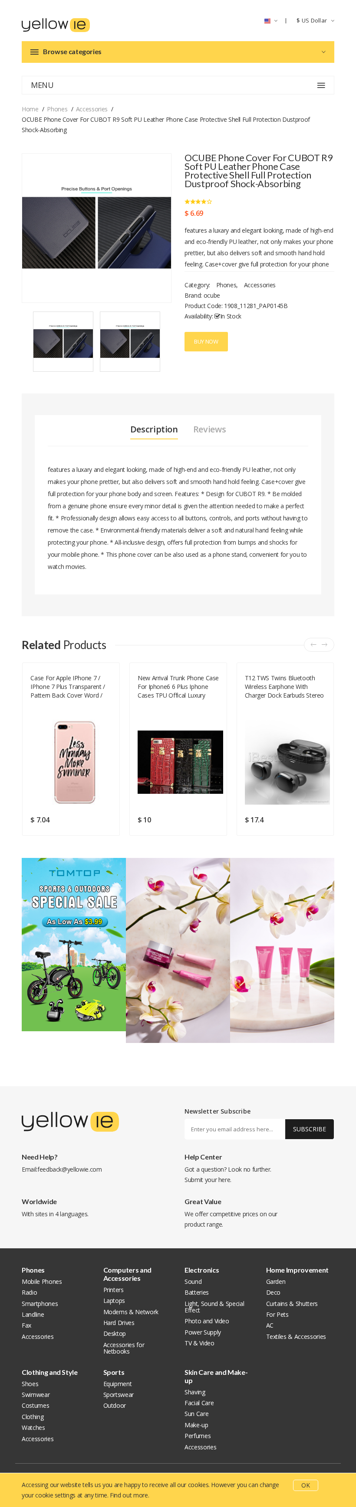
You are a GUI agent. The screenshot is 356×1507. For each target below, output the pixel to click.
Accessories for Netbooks (124, 1348)
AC (270, 1325)
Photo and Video (207, 1321)
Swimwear (35, 1394)
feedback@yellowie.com (69, 1169)
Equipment (117, 1384)
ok (305, 1485)
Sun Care (196, 1414)
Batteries (197, 1292)
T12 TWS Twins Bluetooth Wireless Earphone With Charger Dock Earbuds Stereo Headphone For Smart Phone (284, 687)
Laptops (114, 1300)
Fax (26, 1325)
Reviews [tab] (209, 429)
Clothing (32, 1417)
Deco (273, 1292)
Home (30, 109)
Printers (113, 1290)
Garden (276, 1281)
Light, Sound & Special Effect (214, 1306)
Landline (33, 1314)
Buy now (206, 341)
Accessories (92, 109)
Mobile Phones (42, 1281)
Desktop (114, 1333)
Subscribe (309, 1129)
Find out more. (129, 1495)
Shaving (195, 1392)
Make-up (196, 1425)
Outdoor (114, 1405)
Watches (33, 1427)
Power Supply (203, 1332)
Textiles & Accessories (296, 1336)
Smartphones (40, 1303)
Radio (29, 1292)
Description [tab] (154, 429)
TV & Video (199, 1343)
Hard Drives (119, 1323)
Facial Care (199, 1403)
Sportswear (118, 1394)
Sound (193, 1281)
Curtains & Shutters (292, 1303)
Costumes (35, 1405)
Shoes (30, 1384)
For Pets (277, 1314)
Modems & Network (130, 1312)
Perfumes (198, 1436)
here (224, 1180)
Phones (57, 109)
